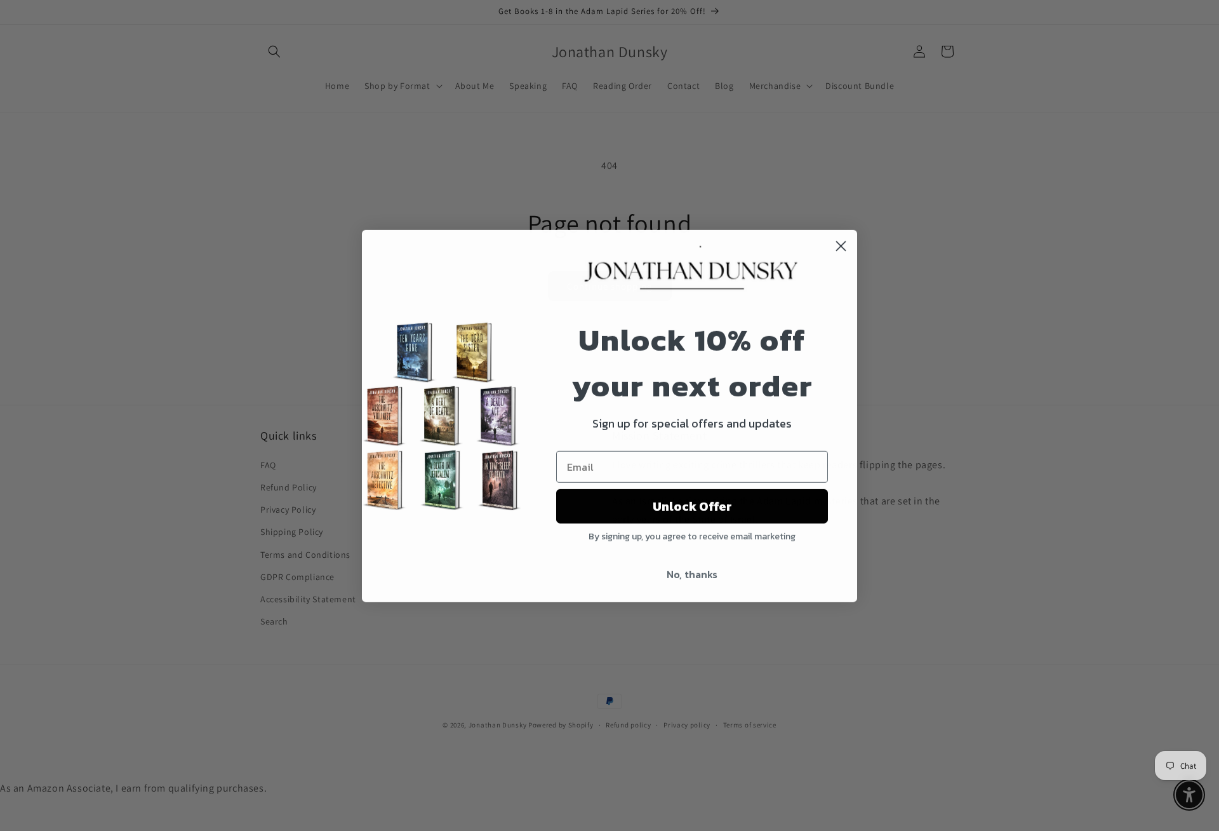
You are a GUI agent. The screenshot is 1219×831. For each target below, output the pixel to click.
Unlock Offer (692, 505)
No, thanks (692, 573)
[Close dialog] (841, 245)
